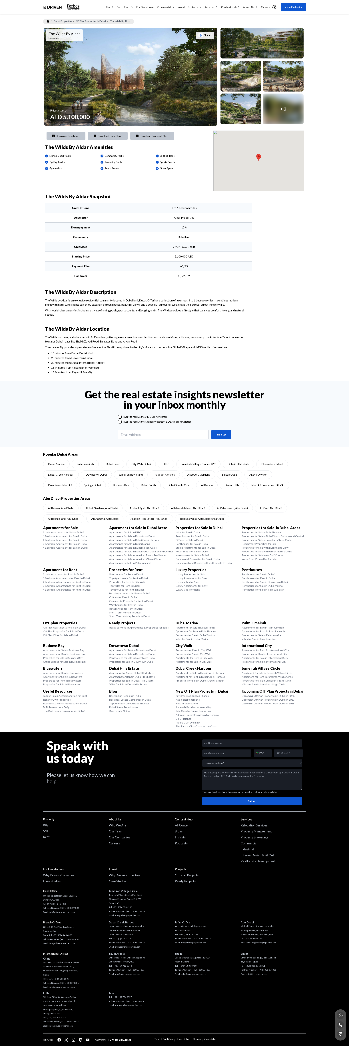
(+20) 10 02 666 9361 (254, 966)
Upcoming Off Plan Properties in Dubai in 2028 (268, 703)
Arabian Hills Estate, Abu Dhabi (149, 518)
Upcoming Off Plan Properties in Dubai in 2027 (268, 699)
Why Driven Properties (58, 875)
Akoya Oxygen (258, 474)
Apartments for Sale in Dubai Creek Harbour (134, 540)
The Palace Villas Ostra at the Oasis (196, 726)
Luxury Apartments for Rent (192, 585)
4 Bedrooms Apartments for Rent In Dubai (67, 589)
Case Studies (52, 881)
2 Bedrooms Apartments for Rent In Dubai (67, 581)
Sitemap (196, 1039)
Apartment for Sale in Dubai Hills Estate (131, 672)
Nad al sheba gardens (188, 699)
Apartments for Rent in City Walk (194, 657)
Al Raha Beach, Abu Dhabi (232, 508)
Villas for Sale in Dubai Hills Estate (128, 684)
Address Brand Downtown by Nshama (197, 714)
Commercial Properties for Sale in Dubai (198, 559)
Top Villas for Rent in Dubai (124, 585)
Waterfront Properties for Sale (259, 559)
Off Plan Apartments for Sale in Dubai (64, 627)
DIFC (166, 464)
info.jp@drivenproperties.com (129, 1005)
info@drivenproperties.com (62, 912)
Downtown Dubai (96, 474)
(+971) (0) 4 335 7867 (189, 934)
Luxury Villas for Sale (187, 581)
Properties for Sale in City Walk (193, 654)
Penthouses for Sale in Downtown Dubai (265, 581)
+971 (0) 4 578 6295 (122, 907)
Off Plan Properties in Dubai (91, 21)
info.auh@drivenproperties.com (261, 942)
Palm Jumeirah (85, 464)
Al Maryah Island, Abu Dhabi (188, 508)
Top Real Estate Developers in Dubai (64, 711)
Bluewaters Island (272, 464)
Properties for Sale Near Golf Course (262, 555)
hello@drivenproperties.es (193, 974)
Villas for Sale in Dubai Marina (192, 638)
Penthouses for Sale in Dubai (192, 543)
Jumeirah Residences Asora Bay (194, 707)
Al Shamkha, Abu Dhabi (105, 518)
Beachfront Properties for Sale (259, 543)
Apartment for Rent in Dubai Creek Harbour (200, 676)
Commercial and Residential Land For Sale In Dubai (204, 562)
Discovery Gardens (198, 474)
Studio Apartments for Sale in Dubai (63, 532)
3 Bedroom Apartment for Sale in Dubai (65, 543)
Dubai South (148, 485)
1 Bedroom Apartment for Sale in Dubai (65, 536)
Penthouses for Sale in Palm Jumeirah (263, 589)
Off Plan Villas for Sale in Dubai (60, 635)
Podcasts (181, 843)
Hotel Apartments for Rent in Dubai (129, 593)
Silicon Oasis (229, 474)
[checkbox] (120, 417)
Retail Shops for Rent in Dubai (126, 608)
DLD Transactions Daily (56, 707)
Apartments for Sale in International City (265, 657)
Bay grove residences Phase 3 (193, 695)
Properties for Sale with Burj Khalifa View (265, 547)
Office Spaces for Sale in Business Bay (64, 661)
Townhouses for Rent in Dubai (126, 589)
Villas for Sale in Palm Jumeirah (259, 638)
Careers (265, 7)
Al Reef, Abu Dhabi (271, 508)
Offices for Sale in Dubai (189, 540)
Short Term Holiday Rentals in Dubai (129, 616)
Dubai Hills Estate (238, 464)
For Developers (145, 7)
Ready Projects (185, 881)
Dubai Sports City (178, 485)
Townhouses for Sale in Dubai (192, 536)
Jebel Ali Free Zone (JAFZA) (267, 485)
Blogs (179, 831)
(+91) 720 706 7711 (56, 1017)
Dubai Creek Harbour (61, 474)
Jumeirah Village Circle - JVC (198, 464)
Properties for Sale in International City (264, 661)
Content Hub (228, 7)
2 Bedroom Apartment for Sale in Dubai (65, 540)
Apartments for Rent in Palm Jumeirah (263, 631)
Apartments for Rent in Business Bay (64, 654)
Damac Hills (232, 485)
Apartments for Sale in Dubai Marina (129, 543)
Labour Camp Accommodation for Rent (65, 695)
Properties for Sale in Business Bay (63, 657)
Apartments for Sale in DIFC (125, 532)
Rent (127, 7)
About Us (248, 7)
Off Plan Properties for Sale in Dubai (63, 631)
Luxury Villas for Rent (188, 589)
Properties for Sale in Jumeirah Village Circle (267, 540)
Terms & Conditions (164, 1039)
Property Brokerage (254, 837)
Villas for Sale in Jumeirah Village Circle (263, 684)
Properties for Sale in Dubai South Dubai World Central (273, 536)
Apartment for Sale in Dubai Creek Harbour (200, 672)
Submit (252, 801)
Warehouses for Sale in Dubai (192, 555)
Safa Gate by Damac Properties (193, 711)
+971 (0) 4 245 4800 (56, 904)
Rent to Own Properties (57, 699)
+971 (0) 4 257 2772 (122, 938)
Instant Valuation (293, 7)
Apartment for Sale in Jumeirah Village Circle (267, 672)
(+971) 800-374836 (69, 908)
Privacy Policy (183, 1039)
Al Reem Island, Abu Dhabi (63, 518)
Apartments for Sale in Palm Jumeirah (130, 562)
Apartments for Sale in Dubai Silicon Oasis (133, 547)
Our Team (116, 831)
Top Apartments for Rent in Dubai (128, 578)
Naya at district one (187, 703)
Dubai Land (112, 464)
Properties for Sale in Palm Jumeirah (262, 635)
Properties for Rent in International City (264, 654)
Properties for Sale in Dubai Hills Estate (131, 680)
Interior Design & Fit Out (257, 855)
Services (209, 7)
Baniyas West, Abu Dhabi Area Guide (202, 518)
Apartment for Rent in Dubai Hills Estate (132, 676)
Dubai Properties (63, 21)
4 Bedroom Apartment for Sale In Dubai (65, 547)
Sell (119, 7)
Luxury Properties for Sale (190, 574)
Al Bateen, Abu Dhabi (60, 508)
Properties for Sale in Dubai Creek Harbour (200, 680)
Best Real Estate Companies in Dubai (130, 699)
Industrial (247, 849)
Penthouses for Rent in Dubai (126, 574)
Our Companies (119, 837)
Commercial (164, 7)
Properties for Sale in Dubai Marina (261, 532)
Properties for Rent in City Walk (127, 581)
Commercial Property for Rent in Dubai (131, 601)
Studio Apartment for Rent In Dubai (63, 574)
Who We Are (117, 825)
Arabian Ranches (165, 474)
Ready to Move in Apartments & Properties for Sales (139, 627)
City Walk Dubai (141, 464)
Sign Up (221, 434)
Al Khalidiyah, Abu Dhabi (144, 508)
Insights (180, 837)
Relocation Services (254, 825)
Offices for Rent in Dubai (123, 597)
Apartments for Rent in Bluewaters (63, 672)
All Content (182, 825)
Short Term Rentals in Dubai (125, 612)
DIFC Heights (183, 718)
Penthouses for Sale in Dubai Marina (262, 585)
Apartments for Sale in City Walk (194, 661)
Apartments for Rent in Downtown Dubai (132, 650)
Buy (108, 7)
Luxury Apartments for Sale (191, 578)
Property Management (256, 831)
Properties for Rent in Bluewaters (62, 680)
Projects (193, 7)
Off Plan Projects (187, 875)
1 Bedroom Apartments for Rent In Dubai (66, 578)
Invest (181, 7)
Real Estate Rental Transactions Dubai (65, 703)
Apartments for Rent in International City (265, 650)
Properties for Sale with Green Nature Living (267, 551)
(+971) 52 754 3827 (122, 997)
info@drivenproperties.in (61, 1026)
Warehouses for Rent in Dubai (126, 604)
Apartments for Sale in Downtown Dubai (132, 536)
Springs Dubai (92, 485)
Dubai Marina (56, 464)
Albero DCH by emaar (188, 722)
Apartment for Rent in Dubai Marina (196, 631)
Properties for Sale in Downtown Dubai (131, 661)
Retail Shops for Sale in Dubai (192, 551)
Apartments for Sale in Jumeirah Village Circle (135, 559)
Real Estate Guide (119, 711)
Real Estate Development (258, 861)
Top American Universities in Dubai (129, 703)
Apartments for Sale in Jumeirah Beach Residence (137, 555)
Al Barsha (207, 485)
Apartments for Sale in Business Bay (63, 650)
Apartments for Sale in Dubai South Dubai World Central (141, 551)
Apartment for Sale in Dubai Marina (195, 627)
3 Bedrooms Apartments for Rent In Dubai (67, 585)
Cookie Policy (210, 1039)
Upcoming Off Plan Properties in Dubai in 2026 (268, 695)
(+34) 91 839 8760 (187, 966)
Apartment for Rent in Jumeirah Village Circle (267, 676)
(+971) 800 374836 (69, 983)
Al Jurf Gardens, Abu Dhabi (101, 508)
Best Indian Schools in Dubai (125, 695)
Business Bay (121, 485)
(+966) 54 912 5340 (122, 966)
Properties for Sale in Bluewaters (62, 684)
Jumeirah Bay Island (131, 474)
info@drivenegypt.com (257, 974)
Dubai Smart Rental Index (123, 707)
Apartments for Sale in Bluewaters (62, 676)
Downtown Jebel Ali (60, 485)
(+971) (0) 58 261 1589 (58, 979)
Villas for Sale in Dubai (188, 532)
